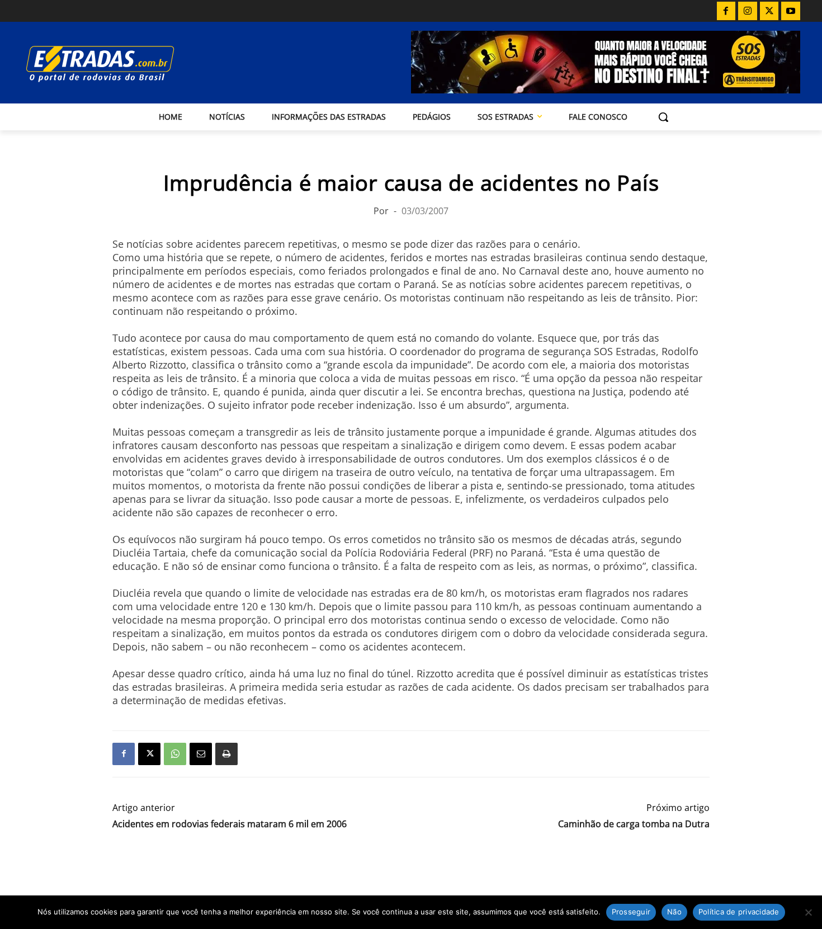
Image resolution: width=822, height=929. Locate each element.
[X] (769, 11)
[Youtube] (790, 11)
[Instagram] (747, 11)
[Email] (201, 754)
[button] (663, 116)
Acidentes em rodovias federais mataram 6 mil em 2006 (229, 824)
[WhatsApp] (175, 754)
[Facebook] (726, 11)
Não (674, 911)
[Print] (226, 754)
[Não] (808, 912)
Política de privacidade (739, 911)
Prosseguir (631, 911)
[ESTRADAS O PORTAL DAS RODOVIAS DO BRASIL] (139, 63)
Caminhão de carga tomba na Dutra (634, 824)
